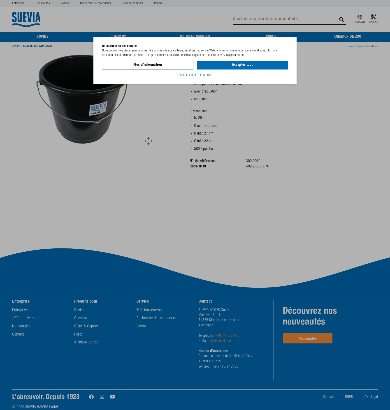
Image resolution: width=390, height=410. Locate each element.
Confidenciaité (187, 75)
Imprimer (205, 75)
